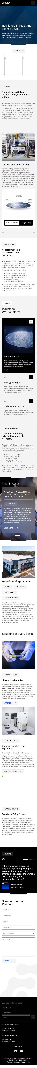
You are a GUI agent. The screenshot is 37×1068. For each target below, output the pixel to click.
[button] (17, 535)
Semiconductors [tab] (12, 223)
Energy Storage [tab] (26, 223)
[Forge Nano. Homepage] (6, 3)
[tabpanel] (18, 204)
